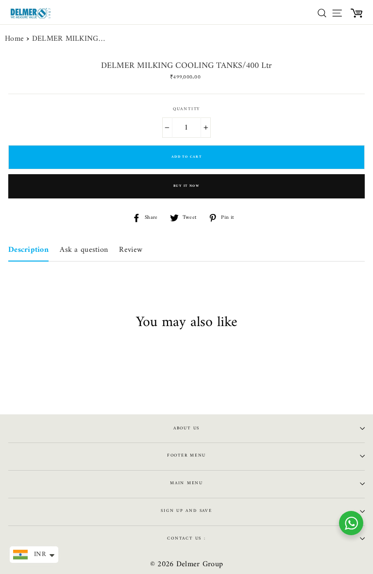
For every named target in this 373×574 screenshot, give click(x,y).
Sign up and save (186, 511)
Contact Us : (186, 538)
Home (14, 39)
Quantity (186, 109)
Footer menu (186, 455)
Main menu (186, 483)
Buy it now (186, 186)
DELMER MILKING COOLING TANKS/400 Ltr (68, 39)
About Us (186, 428)
